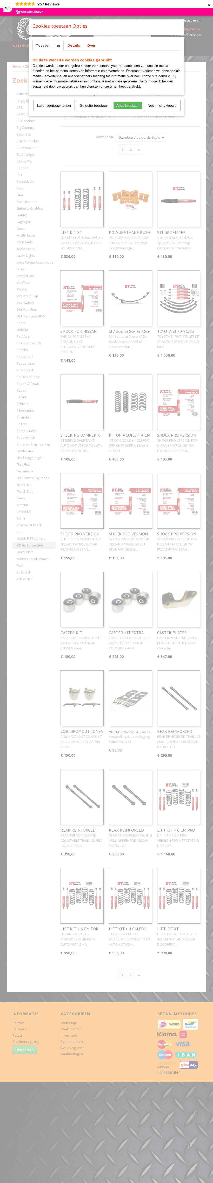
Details (74, 45)
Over (91, 45)
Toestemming (48, 45)
